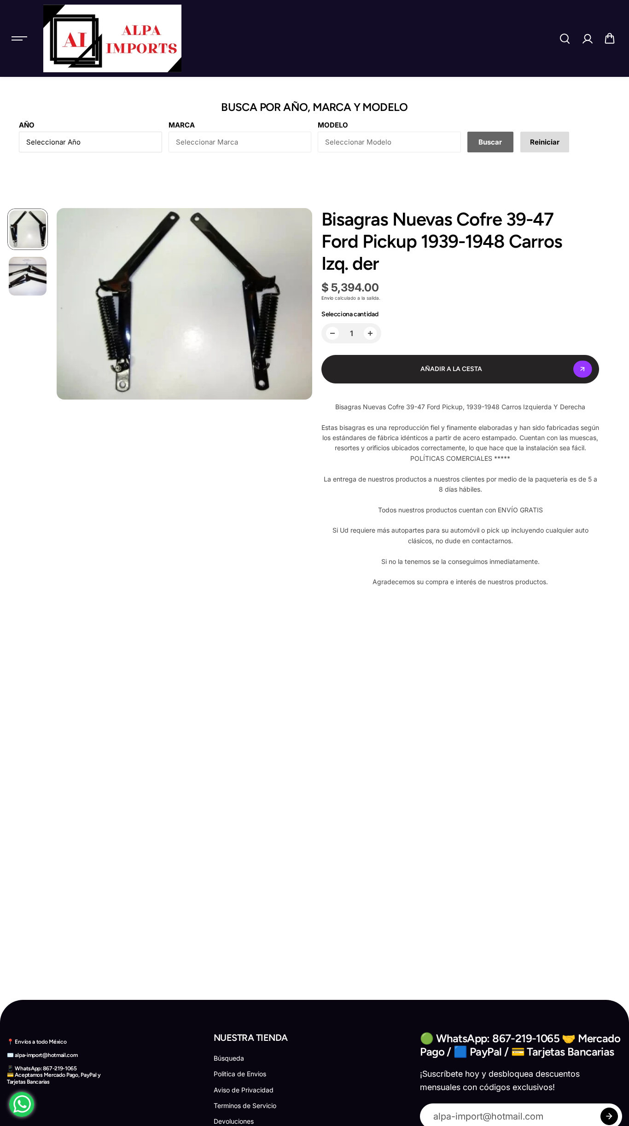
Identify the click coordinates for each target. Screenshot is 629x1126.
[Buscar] (564, 39)
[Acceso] (587, 39)
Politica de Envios (240, 1074)
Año (27, 125)
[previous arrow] (69, 305)
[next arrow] (299, 305)
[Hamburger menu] (19, 39)
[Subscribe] (609, 1116)
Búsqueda (229, 1058)
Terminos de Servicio (245, 1105)
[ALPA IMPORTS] (112, 38)
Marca (182, 125)
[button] (610, 39)
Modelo (333, 125)
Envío (327, 298)
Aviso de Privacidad (244, 1090)
